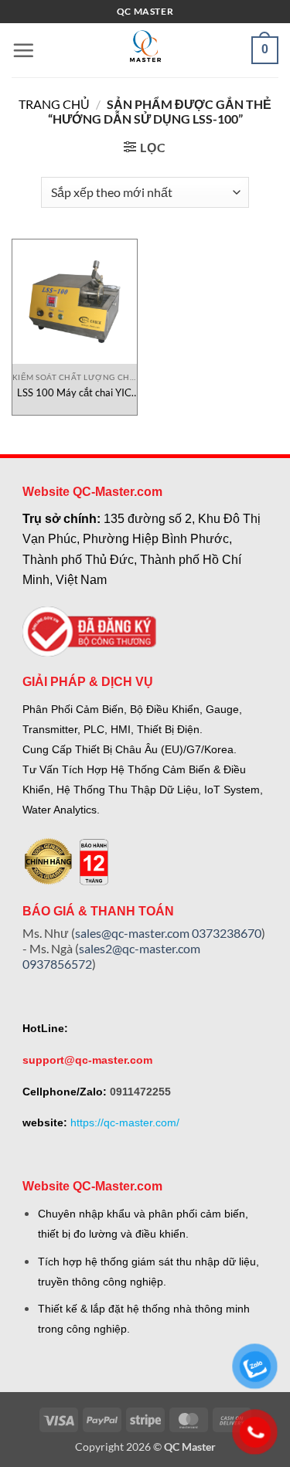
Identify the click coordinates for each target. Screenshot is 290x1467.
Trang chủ (54, 104)
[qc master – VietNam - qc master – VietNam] (145, 50)
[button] (23, 50)
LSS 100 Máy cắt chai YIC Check (74, 392)
